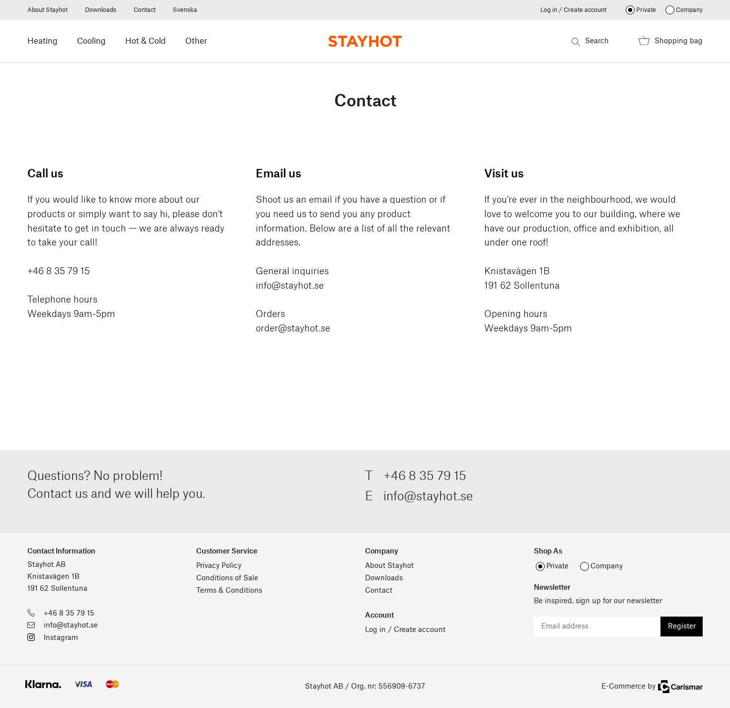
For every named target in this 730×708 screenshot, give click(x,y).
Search (597, 41)
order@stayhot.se (293, 328)
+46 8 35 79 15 (424, 476)
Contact (144, 10)
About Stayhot (47, 10)
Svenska (185, 10)
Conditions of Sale (227, 578)
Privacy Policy (218, 565)
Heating (42, 41)
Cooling (91, 41)
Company (689, 10)
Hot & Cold (145, 41)
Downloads (100, 10)
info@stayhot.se (290, 285)
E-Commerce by (628, 686)
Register (682, 626)
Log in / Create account (573, 10)
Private (646, 10)
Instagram (61, 637)
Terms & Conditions (229, 590)
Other (196, 41)
